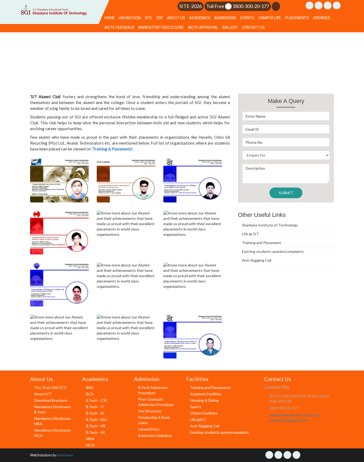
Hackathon (130, 18)
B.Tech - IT (95, 406)
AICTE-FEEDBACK (119, 27)
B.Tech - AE (95, 432)
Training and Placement (261, 242)
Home (109, 18)
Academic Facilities (205, 394)
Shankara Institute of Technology (270, 225)
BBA (90, 387)
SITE (148, 18)
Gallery (230, 27)
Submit (286, 192)
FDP (159, 18)
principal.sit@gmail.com (288, 420)
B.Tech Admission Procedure (153, 390)
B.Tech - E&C (97, 419)
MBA (90, 438)
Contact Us (253, 27)
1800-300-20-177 (250, 6)
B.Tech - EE (95, 413)
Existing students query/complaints (219, 432)
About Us (176, 18)
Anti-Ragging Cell (256, 260)
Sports (195, 406)
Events (247, 18)
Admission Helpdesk (155, 435)
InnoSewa (65, 455)
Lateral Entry (148, 429)
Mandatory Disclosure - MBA (53, 421)
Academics (199, 18)
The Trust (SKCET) (50, 387)
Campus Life (269, 18)
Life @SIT (198, 419)
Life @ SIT (250, 234)
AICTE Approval (203, 27)
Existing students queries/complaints (273, 251)
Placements (297, 18)
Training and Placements (210, 387)
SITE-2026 (190, 6)
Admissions (225, 18)
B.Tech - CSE (96, 400)
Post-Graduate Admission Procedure (156, 402)
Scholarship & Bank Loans (154, 420)
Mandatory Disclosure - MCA (53, 433)
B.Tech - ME (96, 426)
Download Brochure (50, 400)
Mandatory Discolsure (161, 27)
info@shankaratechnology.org (294, 415)
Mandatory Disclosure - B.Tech (53, 409)
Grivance (321, 18)
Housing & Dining (204, 400)
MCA (90, 445)
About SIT (43, 394)
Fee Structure (149, 411)
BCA (90, 394)
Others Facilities (203, 413)
